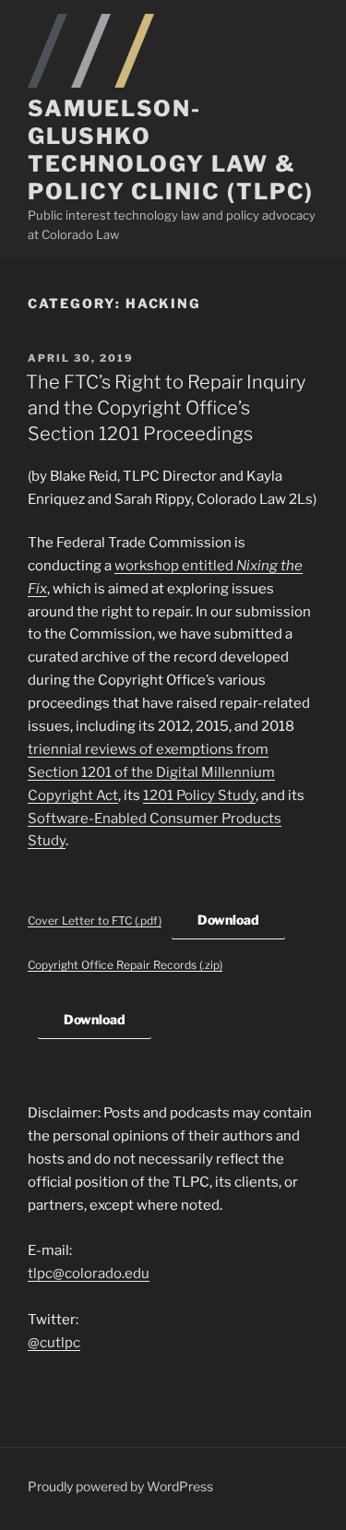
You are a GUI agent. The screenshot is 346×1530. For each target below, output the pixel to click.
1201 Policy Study (199, 795)
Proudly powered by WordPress (120, 1486)
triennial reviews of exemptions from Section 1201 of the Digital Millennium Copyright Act (151, 772)
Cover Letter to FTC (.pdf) (94, 920)
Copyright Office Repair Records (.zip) (125, 965)
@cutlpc (54, 1342)
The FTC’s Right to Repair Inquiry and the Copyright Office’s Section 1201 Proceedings (165, 408)
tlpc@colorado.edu (88, 1273)
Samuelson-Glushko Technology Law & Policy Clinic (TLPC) (171, 150)
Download (228, 919)
